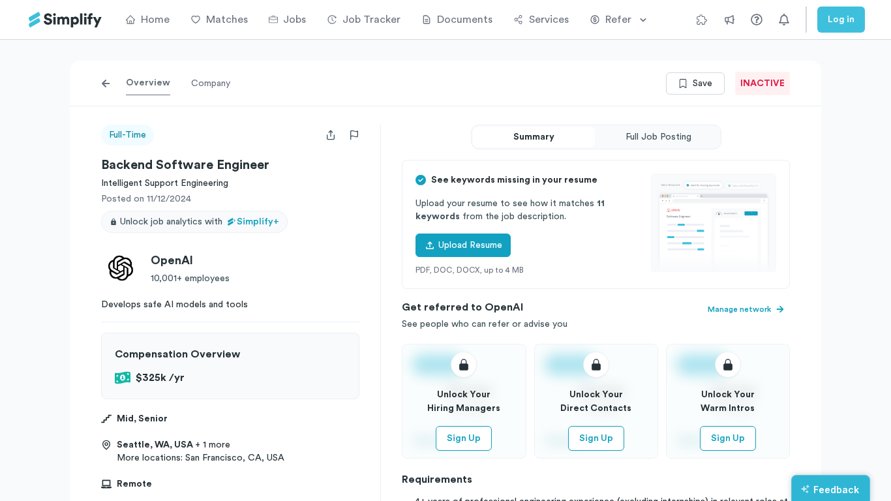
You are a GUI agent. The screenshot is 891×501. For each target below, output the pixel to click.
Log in (841, 19)
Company (210, 83)
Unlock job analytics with (199, 221)
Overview (148, 82)
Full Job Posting (658, 137)
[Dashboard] (65, 20)
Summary (533, 137)
